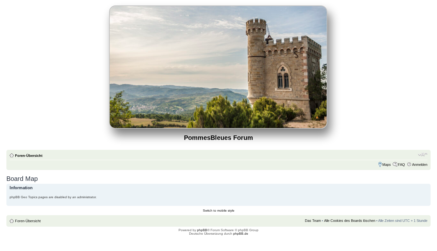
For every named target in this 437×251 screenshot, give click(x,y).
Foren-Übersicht (29, 156)
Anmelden (419, 164)
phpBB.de (240, 233)
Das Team (313, 221)
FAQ (401, 164)
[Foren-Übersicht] (218, 126)
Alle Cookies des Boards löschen (349, 221)
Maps (386, 164)
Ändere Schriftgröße (422, 154)
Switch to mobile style (218, 210)
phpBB (202, 230)
